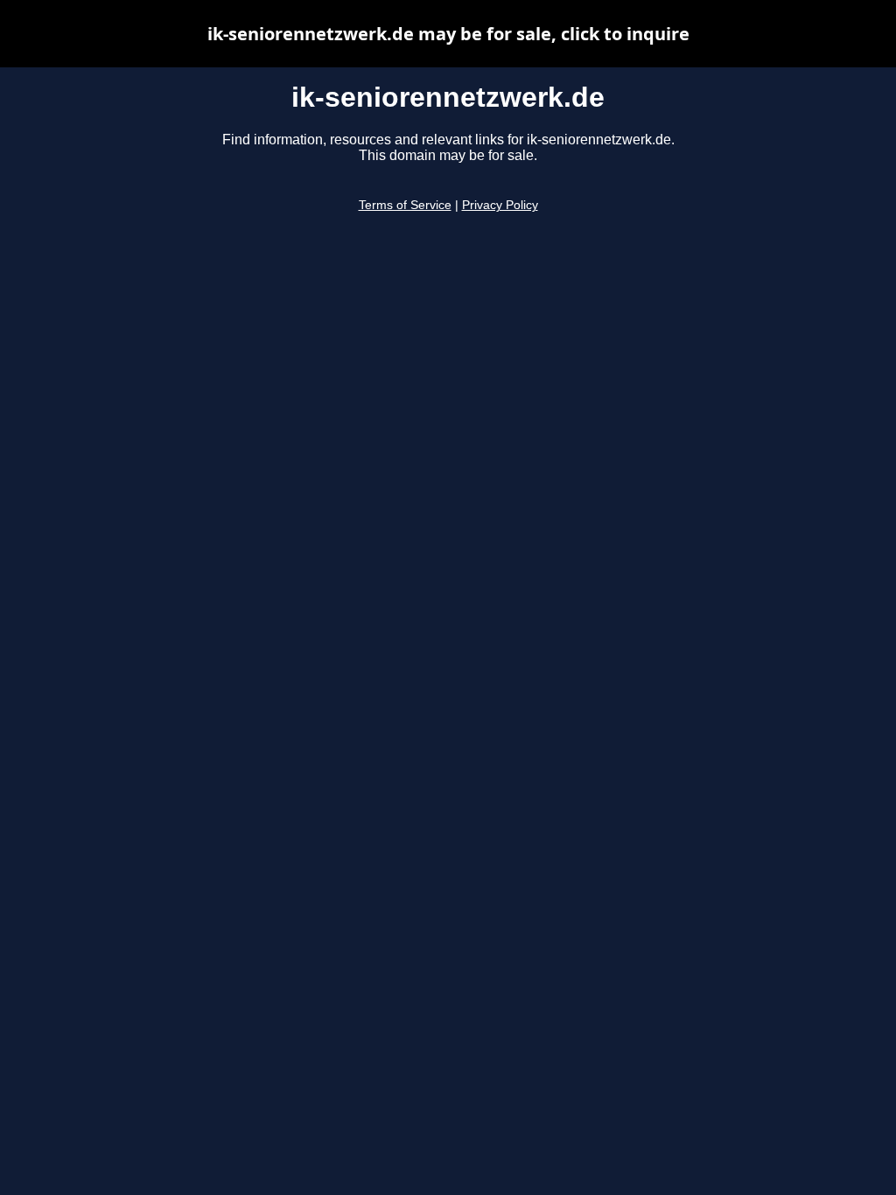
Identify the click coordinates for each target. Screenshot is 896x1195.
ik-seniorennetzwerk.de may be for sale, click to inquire (448, 33)
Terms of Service (405, 205)
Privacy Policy (500, 205)
